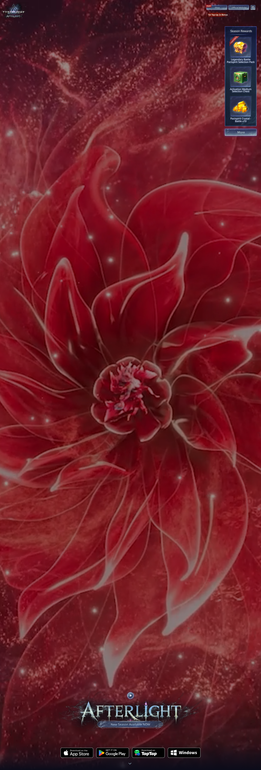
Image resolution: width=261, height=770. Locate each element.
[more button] (240, 132)
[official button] (239, 7)
